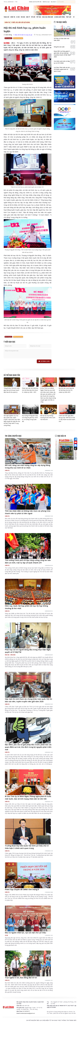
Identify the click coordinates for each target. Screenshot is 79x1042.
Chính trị (12, 17)
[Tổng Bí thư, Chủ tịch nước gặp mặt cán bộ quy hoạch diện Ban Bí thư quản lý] (12, 382)
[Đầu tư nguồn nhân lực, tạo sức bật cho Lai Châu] (28, 918)
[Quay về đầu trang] (75, 1038)
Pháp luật (68, 17)
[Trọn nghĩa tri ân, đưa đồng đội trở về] (28, 963)
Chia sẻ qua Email (18, 38)
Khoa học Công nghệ (47, 17)
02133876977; (26, 1011)
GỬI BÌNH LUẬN (45, 361)
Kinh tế (28, 17)
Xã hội (18, 17)
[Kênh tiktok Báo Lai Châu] (75, 448)
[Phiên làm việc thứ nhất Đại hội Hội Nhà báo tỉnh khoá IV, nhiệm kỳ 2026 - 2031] (30, 382)
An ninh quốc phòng (59, 17)
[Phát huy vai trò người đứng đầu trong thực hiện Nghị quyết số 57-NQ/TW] (28, 635)
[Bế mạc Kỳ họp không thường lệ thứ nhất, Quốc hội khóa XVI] (48, 409)
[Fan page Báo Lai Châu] (75, 439)
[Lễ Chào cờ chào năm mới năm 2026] (64, 30)
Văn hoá (23, 17)
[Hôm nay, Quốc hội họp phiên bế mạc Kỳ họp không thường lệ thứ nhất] (28, 592)
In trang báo (9, 38)
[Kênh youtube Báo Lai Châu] (75, 442)
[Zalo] (75, 445)
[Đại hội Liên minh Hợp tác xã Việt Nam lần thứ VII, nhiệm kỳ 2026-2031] (67, 382)
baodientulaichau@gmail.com (27, 1013)
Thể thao (38, 17)
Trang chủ (6, 17)
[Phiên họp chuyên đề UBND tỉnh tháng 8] (28, 875)
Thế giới (33, 17)
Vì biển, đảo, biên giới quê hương (20, 22)
